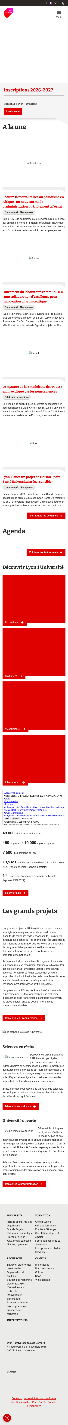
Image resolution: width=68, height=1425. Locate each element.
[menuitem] (51, 3)
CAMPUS (40, 1258)
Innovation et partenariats (14, 1296)
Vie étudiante (12, 728)
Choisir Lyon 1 (43, 1221)
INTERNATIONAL (17, 1320)
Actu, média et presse (19, 1240)
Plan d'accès (39, 1402)
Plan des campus (45, 1268)
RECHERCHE (14, 1258)
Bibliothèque (42, 1264)
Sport (38, 1276)
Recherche (11, 675)
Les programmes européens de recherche (16, 1310)
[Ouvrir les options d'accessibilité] (7, 1418)
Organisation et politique (15, 1274)
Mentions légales (20, 1402)
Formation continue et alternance (47, 1242)
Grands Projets (15, 1229)
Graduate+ (41, 1252)
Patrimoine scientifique (20, 1233)
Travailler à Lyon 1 (17, 1236)
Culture (39, 1272)
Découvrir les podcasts (18, 1106)
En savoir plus (13, 892)
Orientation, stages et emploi (47, 1235)
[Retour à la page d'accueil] (8, 13)
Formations (11, 622)
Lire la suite (13, 111)
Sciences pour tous (17, 1302)
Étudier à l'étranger (45, 1229)
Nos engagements (17, 1244)
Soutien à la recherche (19, 1279)
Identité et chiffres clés (19, 1221)
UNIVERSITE (14, 1215)
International (12, 782)
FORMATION (42, 1215)
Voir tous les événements (43, 552)
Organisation (14, 1225)
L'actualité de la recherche (16, 1289)
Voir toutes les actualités (44, 515)
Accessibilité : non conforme (40, 1398)
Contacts (17, 1398)
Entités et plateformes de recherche (19, 1266)
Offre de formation (45, 1225)
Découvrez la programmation (21, 1183)
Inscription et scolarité (47, 1248)
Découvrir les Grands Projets (21, 1018)
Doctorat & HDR (16, 1283)
